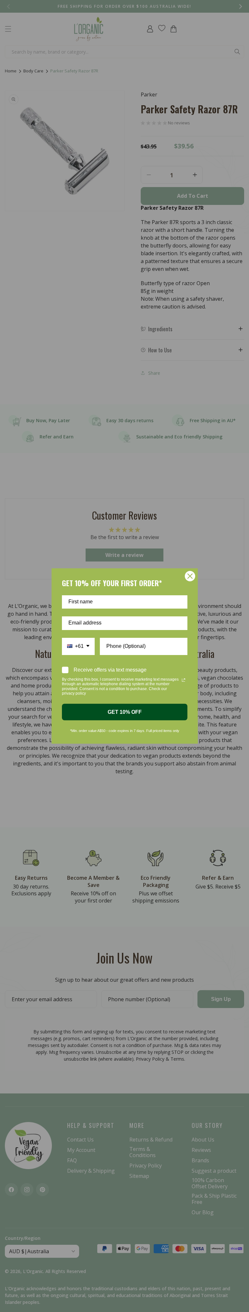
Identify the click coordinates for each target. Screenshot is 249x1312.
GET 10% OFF (125, 712)
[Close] (190, 576)
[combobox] (78, 646)
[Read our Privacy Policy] (183, 680)
